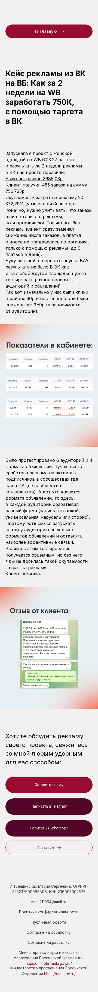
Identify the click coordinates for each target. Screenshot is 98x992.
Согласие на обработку (49, 932)
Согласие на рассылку (49, 942)
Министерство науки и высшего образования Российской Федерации (49, 958)
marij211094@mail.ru (48, 902)
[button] (49, 785)
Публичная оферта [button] (49, 922)
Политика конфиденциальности (48, 912)
